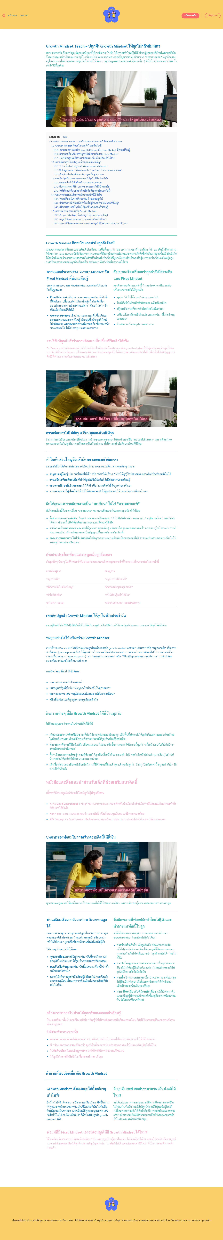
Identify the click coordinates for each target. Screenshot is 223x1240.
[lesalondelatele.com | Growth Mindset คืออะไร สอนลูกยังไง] (111, 14)
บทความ (24, 15)
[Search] (3, 15)
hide (65, 136)
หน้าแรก (12, 15)
